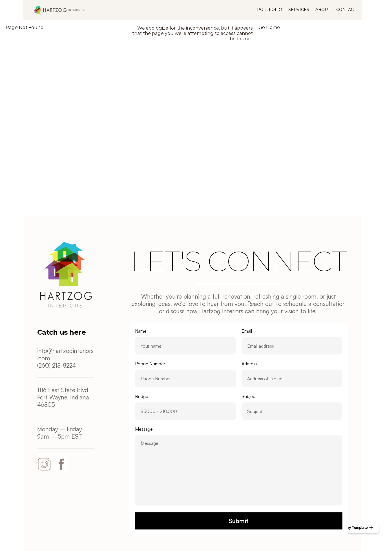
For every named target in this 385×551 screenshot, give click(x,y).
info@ (44, 350)
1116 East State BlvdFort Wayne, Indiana (64, 393)
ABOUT (322, 9)
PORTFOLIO (269, 9)
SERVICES (298, 9)
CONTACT (346, 9)
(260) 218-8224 (56, 365)
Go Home (269, 27)
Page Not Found (25, 27)
